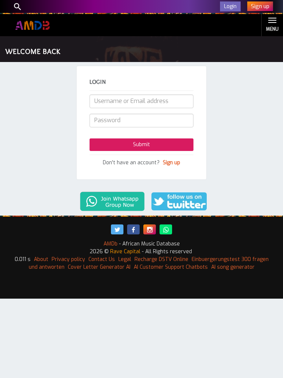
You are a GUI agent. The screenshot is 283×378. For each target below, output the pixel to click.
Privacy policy (68, 259)
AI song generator (233, 267)
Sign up (171, 162)
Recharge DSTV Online (161, 259)
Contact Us (101, 259)
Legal (124, 259)
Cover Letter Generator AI (99, 267)
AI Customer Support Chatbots (171, 267)
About (41, 259)
